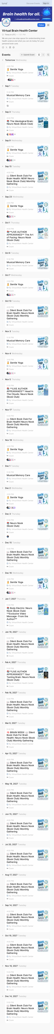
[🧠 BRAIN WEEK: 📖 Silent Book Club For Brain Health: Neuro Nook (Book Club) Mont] (27, 738)
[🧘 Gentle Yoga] (27, 72)
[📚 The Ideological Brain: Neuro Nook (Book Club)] (27, 126)
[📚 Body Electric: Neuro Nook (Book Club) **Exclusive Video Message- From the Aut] (27, 615)
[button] (27, 73)
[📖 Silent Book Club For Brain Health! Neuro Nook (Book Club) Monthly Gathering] (27, 424)
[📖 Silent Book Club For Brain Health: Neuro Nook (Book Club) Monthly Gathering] (27, 316)
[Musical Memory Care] (27, 98)
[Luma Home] (5, 3)
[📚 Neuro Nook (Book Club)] (27, 528)
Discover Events (33, 3)
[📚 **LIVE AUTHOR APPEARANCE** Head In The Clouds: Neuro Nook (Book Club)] (27, 394)
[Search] (48, 55)
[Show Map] (48, 25)
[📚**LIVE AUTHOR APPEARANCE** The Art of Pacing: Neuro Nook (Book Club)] (27, 237)
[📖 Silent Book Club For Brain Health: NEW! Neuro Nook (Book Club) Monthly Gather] (27, 181)
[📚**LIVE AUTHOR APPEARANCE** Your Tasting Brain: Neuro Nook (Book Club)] (27, 677)
